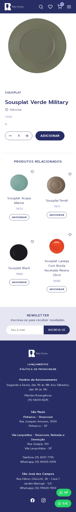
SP (66, 492)
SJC (65, 503)
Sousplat (13, 93)
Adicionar (50, 135)
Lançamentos (37, 364)
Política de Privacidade (38, 369)
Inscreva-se (56, 330)
